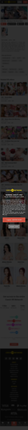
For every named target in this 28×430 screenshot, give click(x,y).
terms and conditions (18, 201)
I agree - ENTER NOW (14, 220)
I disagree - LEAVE (14, 226)
